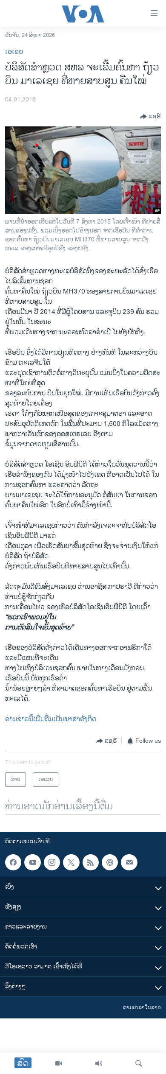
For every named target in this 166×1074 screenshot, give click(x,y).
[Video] (59, 1063)
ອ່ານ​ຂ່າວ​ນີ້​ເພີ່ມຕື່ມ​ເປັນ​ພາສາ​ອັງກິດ (50, 719)
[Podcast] (110, 862)
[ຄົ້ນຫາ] (139, 1063)
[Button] (150, 117)
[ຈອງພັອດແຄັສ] (129, 862)
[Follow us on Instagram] (52, 862)
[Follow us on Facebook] (13, 862)
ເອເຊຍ (14, 52)
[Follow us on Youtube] (32, 862)
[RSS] (91, 862)
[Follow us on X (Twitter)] (71, 862)
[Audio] (99, 1063)
